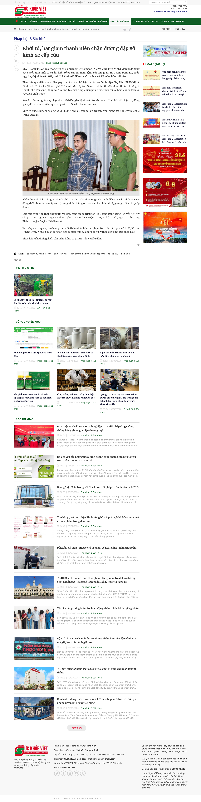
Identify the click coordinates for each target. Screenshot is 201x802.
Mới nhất (166, 29)
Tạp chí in (165, 21)
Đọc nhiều (180, 29)
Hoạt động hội (155, 64)
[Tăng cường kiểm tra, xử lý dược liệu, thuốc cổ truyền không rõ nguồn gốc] (76, 380)
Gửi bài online (178, 21)
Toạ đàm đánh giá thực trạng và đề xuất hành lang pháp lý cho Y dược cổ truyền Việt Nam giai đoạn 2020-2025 (174, 75)
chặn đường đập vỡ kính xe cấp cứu (87, 253)
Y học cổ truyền (47, 21)
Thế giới (154, 21)
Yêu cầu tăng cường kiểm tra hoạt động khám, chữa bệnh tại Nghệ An (98, 608)
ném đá (17, 259)
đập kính (125, 253)
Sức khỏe (33, 21)
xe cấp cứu (113, 253)
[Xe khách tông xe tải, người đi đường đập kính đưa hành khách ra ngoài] (33, 285)
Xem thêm (77, 727)
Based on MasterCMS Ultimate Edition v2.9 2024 (78, 798)
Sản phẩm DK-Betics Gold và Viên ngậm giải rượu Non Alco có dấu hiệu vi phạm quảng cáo (33, 397)
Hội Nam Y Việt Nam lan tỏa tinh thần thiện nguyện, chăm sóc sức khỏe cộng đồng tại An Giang (174, 107)
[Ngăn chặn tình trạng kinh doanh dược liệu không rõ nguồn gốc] (119, 338)
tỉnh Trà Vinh (60, 253)
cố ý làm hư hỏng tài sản (39, 253)
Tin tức (23, 21)
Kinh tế (81, 21)
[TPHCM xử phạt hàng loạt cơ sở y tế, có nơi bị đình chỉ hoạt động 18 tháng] (34, 678)
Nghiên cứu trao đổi (66, 21)
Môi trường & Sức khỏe (97, 21)
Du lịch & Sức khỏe (140, 21)
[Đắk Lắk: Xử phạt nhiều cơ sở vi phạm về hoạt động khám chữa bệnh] (34, 557)
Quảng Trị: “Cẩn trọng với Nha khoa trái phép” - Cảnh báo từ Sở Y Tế (98, 487)
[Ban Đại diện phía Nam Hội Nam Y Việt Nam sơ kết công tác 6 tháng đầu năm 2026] (151, 139)
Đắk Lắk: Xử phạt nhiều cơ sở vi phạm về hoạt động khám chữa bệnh (97, 547)
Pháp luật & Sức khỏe (120, 21)
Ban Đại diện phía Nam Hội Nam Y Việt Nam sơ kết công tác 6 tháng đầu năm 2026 (174, 139)
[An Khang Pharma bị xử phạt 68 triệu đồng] (33, 338)
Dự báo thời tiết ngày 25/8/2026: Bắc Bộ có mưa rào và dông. (48, 29)
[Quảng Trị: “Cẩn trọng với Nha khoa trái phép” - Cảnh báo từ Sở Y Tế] (34, 496)
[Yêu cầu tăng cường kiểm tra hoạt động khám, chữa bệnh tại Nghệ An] (34, 617)
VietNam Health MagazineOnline (170, 11)
